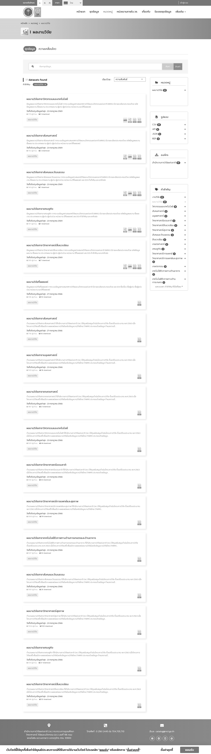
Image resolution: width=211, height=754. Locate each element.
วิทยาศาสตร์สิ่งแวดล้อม (164, 225)
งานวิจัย (157, 197)
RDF (155, 138)
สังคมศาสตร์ (159, 211)
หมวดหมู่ (108, 11)
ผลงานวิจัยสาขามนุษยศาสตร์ (42, 355)
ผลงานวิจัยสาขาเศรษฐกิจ (40, 209)
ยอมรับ (189, 750)
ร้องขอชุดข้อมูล (163, 11)
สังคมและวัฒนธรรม (162, 234)
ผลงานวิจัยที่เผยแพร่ (37, 282)
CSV (156, 124)
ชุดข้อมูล (94, 11)
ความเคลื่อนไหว (47, 49)
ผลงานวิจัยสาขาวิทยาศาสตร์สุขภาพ (45, 611)
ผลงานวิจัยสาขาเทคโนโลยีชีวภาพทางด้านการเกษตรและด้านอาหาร (61, 538)
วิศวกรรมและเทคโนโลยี (164, 206)
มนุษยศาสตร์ (159, 215)
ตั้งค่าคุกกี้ (167, 750)
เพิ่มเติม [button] (180, 11)
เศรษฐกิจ (157, 248)
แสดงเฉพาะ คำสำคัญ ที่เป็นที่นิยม (168, 286)
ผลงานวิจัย (159, 90)
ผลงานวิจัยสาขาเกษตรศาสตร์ (42, 392)
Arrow (72, 3)
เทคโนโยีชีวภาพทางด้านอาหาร (166, 272)
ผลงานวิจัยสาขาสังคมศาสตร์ (42, 136)
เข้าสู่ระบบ (184, 2)
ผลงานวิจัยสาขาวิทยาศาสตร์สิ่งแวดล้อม (48, 245)
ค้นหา (168, 66)
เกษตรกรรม (159, 266)
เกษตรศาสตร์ (159, 244)
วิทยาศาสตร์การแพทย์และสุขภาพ (167, 260)
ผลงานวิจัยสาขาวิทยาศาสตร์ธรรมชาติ (46, 465)
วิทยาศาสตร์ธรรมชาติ (163, 220)
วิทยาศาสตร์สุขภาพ (162, 230)
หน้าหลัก (24, 23)
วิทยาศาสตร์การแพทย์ (163, 253)
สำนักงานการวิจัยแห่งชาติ (165, 162)
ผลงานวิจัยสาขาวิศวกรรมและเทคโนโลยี (47, 99)
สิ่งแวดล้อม (158, 239)
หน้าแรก (81, 11)
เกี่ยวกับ (146, 11)
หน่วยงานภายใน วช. (127, 11)
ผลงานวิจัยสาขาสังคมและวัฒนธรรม (46, 172)
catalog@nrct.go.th (165, 731)
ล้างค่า (177, 66)
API (155, 129)
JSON (156, 133)
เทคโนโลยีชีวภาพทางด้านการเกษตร (164, 280)
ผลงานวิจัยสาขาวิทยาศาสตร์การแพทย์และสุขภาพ (52, 501)
